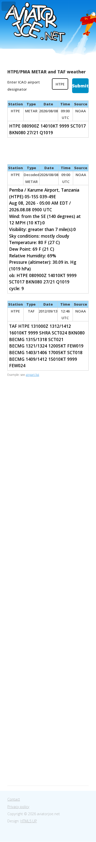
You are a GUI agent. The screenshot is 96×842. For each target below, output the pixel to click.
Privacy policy (18, 806)
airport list (32, 375)
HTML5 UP (28, 820)
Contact (13, 799)
